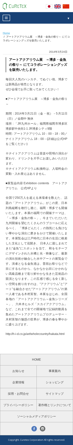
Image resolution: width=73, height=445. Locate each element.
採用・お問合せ (18, 393)
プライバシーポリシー (18, 405)
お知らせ (18, 371)
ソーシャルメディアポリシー (36, 416)
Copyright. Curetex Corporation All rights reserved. (36, 439)
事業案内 (55, 371)
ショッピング (55, 382)
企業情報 (18, 382)
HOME (36, 359)
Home (6, 32)
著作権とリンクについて (54, 405)
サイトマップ (55, 393)
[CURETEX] (14, 6)
